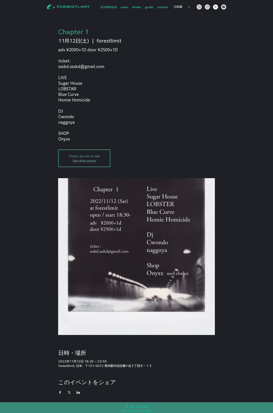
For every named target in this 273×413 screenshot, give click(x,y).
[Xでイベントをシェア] (69, 392)
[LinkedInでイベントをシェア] (78, 392)
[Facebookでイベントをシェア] (60, 392)
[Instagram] (199, 6)
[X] (215, 6)
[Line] (223, 6)
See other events (84, 160)
